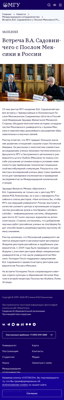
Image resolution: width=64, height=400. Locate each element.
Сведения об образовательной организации (23, 311)
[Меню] (60, 5)
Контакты (37, 351)
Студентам (8, 356)
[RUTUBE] (22, 324)
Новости (21, 14)
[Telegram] (8, 324)
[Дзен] (34, 324)
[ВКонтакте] (3, 324)
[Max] (13, 324)
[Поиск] (48, 5)
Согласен (32, 393)
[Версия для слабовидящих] (54, 5)
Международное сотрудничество (21, 16)
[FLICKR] (28, 324)
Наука (5, 362)
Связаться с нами (42, 362)
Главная (6, 14)
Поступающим (10, 351)
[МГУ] (12, 4)
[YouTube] (18, 324)
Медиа (35, 356)
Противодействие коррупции (16, 314)
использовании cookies (15, 384)
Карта (35, 345)
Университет (9, 345)
